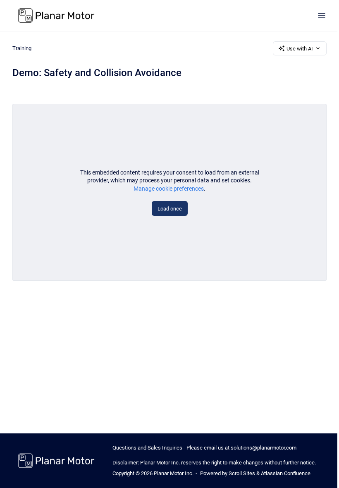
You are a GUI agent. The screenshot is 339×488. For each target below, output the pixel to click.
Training (21, 48)
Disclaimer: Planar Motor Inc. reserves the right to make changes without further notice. (214, 462)
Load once (170, 209)
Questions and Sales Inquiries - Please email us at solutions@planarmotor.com (204, 448)
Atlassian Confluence (285, 473)
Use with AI (299, 48)
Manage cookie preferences (169, 188)
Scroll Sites (242, 473)
